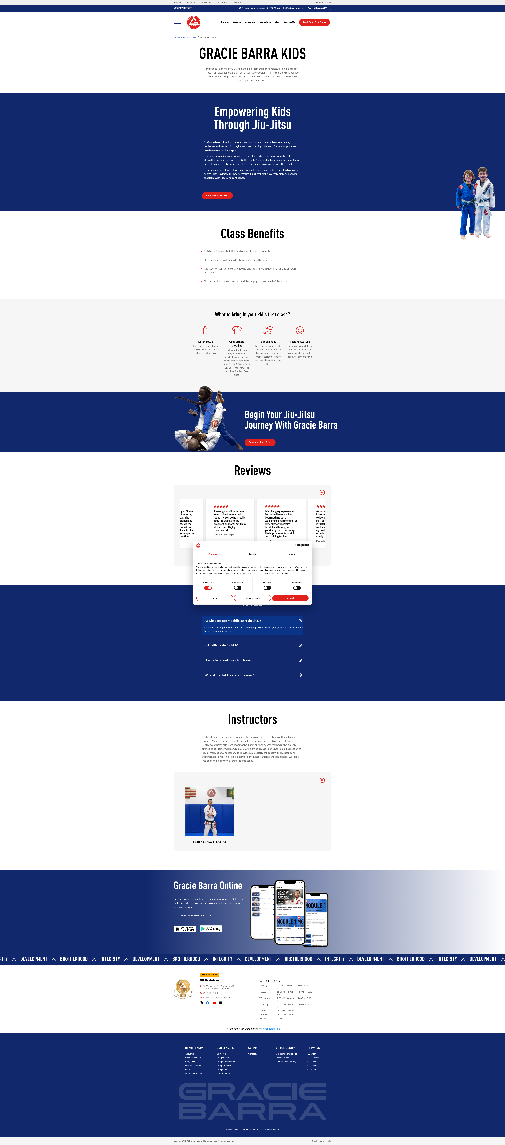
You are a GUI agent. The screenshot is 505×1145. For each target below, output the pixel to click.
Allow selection (253, 598)
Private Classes (224, 1073)
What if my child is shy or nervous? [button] (229, 675)
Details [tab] (252, 554)
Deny (214, 598)
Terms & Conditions (252, 1129)
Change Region (272, 1129)
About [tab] (292, 554)
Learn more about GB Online (190, 915)
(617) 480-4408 (320, 8)
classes (192, 37)
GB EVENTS (222, 3)
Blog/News (190, 1061)
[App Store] (185, 928)
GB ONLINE (191, 3)
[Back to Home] (193, 22)
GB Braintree (183, 8)
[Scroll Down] (330, 9)
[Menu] (178, 22)
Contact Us (289, 22)
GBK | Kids (222, 1053)
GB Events (312, 1065)
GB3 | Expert (222, 1069)
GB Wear (311, 1053)
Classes (237, 22)
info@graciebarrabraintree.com (217, 997)
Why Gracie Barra (193, 1057)
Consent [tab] (213, 554)
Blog (277, 22)
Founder (189, 1069)
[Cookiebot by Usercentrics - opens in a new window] (297, 546)
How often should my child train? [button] (227, 660)
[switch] (237, 588)
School (225, 22)
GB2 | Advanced (224, 1065)
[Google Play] (211, 928)
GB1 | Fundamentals (226, 1061)
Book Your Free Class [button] (314, 22)
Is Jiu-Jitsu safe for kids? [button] (221, 645)
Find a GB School (193, 1065)
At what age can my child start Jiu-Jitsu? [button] (232, 621)
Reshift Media (325, 1140)
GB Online (312, 1061)
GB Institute (313, 1057)
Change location (271, 1028)
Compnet (311, 1069)
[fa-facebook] (207, 1003)
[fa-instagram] (201, 1003)
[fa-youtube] (214, 1003)
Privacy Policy (232, 1129)
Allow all (290, 598)
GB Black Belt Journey (286, 1061)
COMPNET (237, 3)
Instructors (265, 22)
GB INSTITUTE (207, 3)
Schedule (250, 22)
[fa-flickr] (220, 1003)
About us (189, 1053)
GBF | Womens (223, 1057)
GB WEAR (177, 3)
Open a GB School (323, 3)
